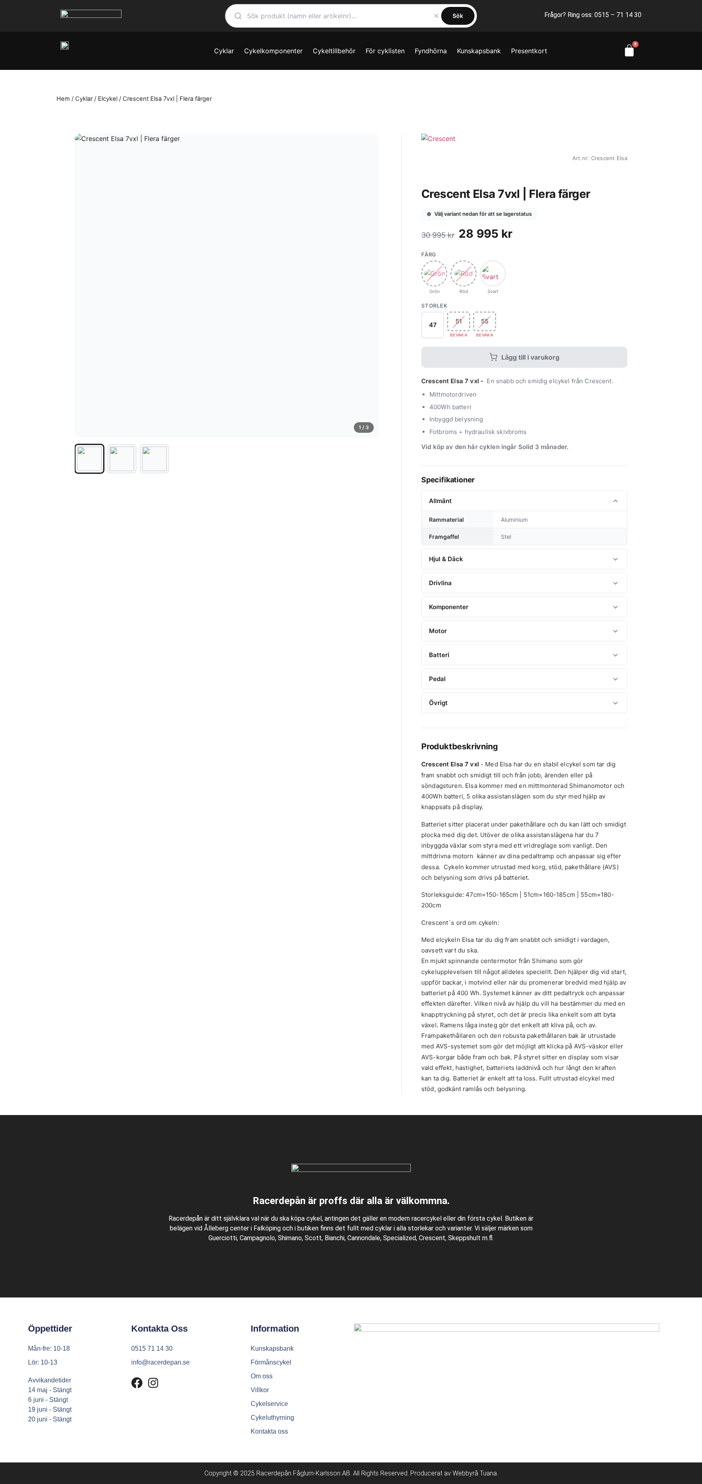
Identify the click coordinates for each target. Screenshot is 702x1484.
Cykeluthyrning (272, 1417)
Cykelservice (269, 1403)
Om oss (262, 1376)
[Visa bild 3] (154, 458)
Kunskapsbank (479, 51)
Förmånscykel (271, 1362)
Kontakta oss (269, 1431)
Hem (63, 98)
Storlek (434, 305)
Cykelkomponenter (273, 51)
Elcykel (107, 98)
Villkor (260, 1389)
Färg (428, 254)
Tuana (488, 1473)
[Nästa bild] (366, 286)
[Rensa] (436, 16)
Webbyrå (465, 1473)
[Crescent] (438, 158)
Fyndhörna (431, 51)
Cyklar (224, 51)
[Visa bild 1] (89, 458)
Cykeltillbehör (334, 51)
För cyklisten (385, 51)
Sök (458, 15)
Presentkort (529, 51)
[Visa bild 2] (121, 458)
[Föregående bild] (88, 286)
